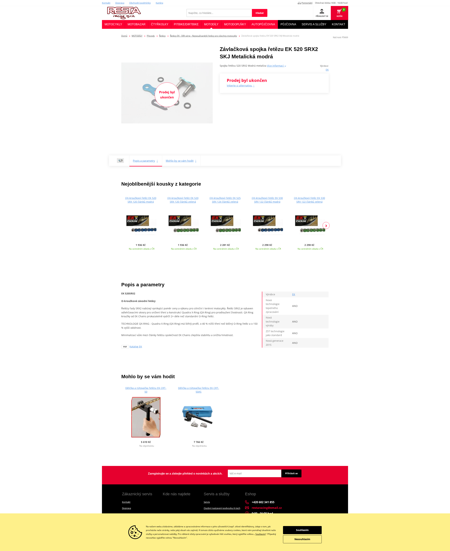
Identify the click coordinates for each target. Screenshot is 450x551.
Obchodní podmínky (140, 2)
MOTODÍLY (137, 35)
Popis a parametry (144, 160)
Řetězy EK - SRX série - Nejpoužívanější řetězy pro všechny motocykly (203, 35)
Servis (207, 502)
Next (326, 225)
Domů (124, 35)
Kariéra (159, 2)
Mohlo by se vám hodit (180, 160)
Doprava (119, 2)
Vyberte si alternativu (240, 85)
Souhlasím (260, 534)
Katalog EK (136, 346)
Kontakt (106, 2)
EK (327, 69)
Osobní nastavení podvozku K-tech (222, 508)
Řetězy (162, 35)
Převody (151, 35)
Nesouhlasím (302, 539)
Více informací (275, 65)
